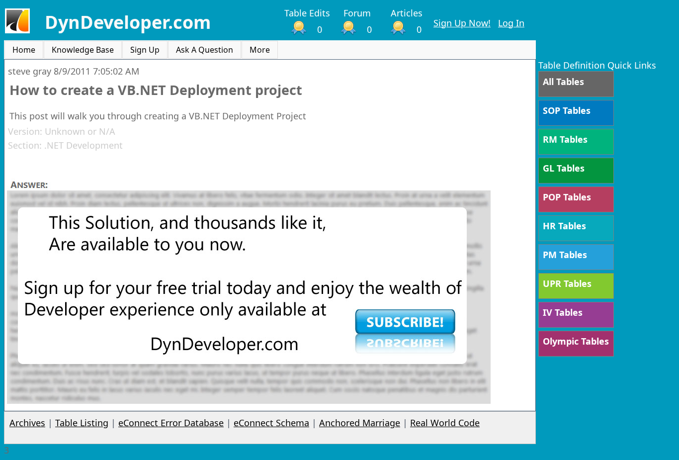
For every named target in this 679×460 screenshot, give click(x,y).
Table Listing (81, 423)
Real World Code (445, 423)
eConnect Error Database (171, 423)
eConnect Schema (271, 423)
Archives (27, 423)
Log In (511, 23)
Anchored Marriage (359, 423)
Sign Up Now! (462, 23)
